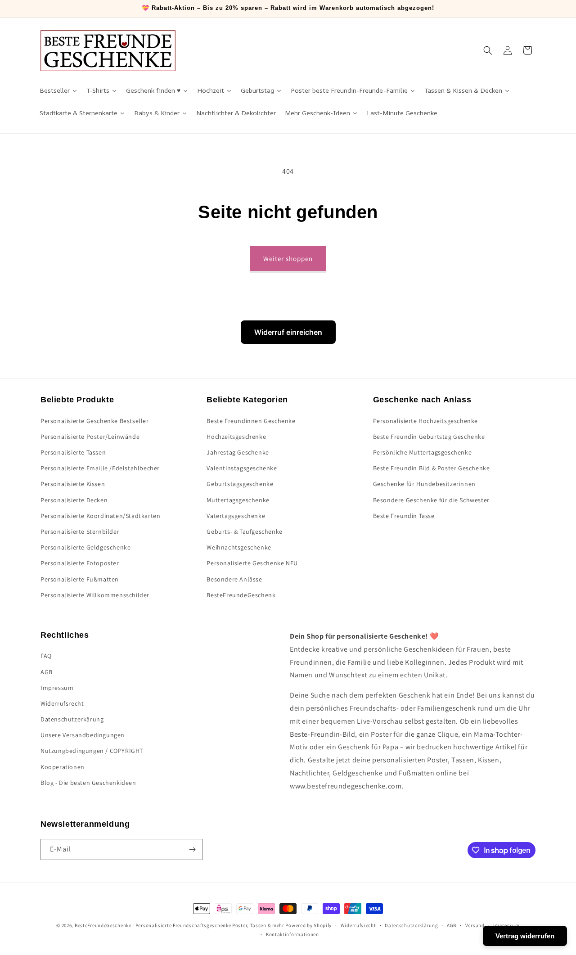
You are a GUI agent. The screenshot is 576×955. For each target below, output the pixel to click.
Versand (475, 925)
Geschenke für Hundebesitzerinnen (424, 484)
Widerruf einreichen (288, 332)
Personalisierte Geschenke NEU (252, 563)
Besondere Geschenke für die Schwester (431, 500)
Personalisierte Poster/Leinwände (90, 436)
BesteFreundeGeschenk (241, 595)
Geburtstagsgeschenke (240, 484)
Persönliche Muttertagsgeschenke (422, 452)
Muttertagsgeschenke (238, 500)
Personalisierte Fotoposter (79, 563)
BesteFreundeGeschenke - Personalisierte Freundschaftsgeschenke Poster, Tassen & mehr (179, 925)
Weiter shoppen (288, 258)
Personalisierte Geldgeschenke (85, 547)
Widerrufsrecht (62, 703)
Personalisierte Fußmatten (79, 579)
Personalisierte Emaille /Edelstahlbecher (100, 468)
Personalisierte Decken (74, 500)
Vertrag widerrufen (524, 936)
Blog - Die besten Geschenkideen (88, 783)
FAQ (46, 656)
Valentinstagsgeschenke (242, 468)
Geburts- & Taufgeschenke (244, 531)
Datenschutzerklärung (411, 925)
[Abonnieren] (192, 849)
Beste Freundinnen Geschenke (251, 421)
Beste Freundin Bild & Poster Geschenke (431, 468)
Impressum (56, 688)
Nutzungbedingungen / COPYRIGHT (91, 751)
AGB (46, 672)
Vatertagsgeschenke (236, 516)
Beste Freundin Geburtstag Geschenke (429, 436)
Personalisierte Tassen (73, 452)
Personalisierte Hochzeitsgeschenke (425, 421)
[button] (488, 50)
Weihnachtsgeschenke (239, 547)
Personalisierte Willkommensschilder (94, 595)
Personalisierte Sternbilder (79, 531)
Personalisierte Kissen (72, 484)
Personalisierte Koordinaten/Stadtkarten (100, 516)
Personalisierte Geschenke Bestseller (94, 421)
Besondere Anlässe (234, 579)
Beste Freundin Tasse (404, 516)
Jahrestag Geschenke (238, 452)
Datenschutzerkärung (72, 719)
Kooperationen (62, 767)
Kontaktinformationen (292, 934)
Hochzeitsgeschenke (236, 436)
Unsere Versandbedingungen (82, 735)
